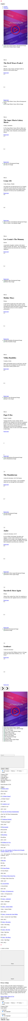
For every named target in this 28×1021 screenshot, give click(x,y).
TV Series (19, 771)
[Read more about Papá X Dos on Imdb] (15, 443)
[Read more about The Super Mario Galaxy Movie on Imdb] (15, 147)
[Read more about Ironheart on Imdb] (15, 670)
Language (3, 777)
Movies (13, 771)
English (2, 4)
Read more (6, 72)
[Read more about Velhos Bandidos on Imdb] (15, 381)
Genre (2, 776)
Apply (7, 1019)
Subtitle (2, 778)
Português (6, 8)
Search (2, 768)
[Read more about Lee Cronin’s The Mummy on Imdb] (15, 264)
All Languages (7, 1011)
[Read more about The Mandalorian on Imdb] (15, 497)
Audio (3, 772)
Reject (2, 998)
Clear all (3, 781)
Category (3, 774)
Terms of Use (11, 996)
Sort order (3, 780)
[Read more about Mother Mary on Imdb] (15, 324)
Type (3, 1001)
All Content (6, 771)
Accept (7, 998)
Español (5, 6)
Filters (7, 768)
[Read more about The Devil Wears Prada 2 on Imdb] (15, 85)
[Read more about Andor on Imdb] (15, 557)
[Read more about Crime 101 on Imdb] (15, 206)
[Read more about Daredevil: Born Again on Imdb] (15, 613)
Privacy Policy (4, 996)
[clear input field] (12, 762)
